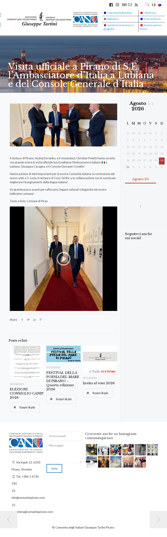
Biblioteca (113, 18)
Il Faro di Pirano (152, 18)
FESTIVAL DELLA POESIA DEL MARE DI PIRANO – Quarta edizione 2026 (62, 381)
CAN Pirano (150, 12)
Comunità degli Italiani (119, 12)
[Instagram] (94, 452)
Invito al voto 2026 (99, 383)
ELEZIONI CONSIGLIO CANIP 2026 (26, 393)
